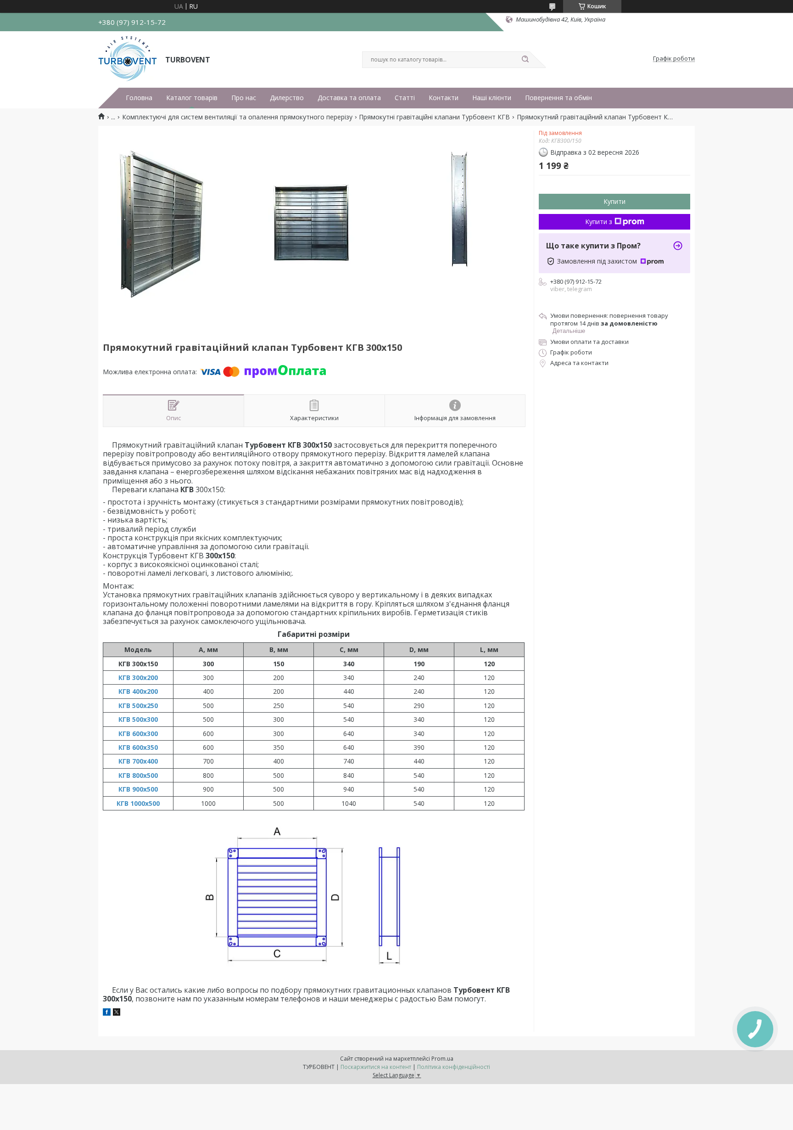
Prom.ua (442, 1059)
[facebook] (107, 1013)
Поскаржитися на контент (376, 1067)
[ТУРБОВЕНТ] (127, 59)
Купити (614, 201)
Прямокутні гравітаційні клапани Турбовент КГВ (434, 117)
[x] (116, 1013)
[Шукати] (525, 59)
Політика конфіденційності (453, 1067)
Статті (405, 98)
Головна (139, 98)
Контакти (443, 98)
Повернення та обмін (558, 98)
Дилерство (287, 98)
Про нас (243, 98)
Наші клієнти (491, 98)
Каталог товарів (192, 98)
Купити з (598, 221)
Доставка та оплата (349, 98)
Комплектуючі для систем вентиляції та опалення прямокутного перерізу (237, 117)
